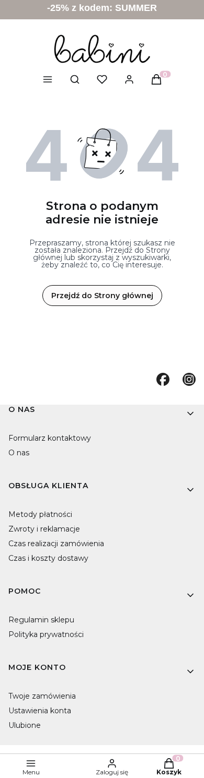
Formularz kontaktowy (49, 438)
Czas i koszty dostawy (48, 558)
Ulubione (24, 725)
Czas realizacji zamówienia (56, 543)
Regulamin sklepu (41, 619)
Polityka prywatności (46, 634)
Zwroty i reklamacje (44, 529)
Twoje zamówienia (42, 696)
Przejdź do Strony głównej (102, 295)
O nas (18, 452)
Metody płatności (40, 514)
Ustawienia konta (39, 710)
